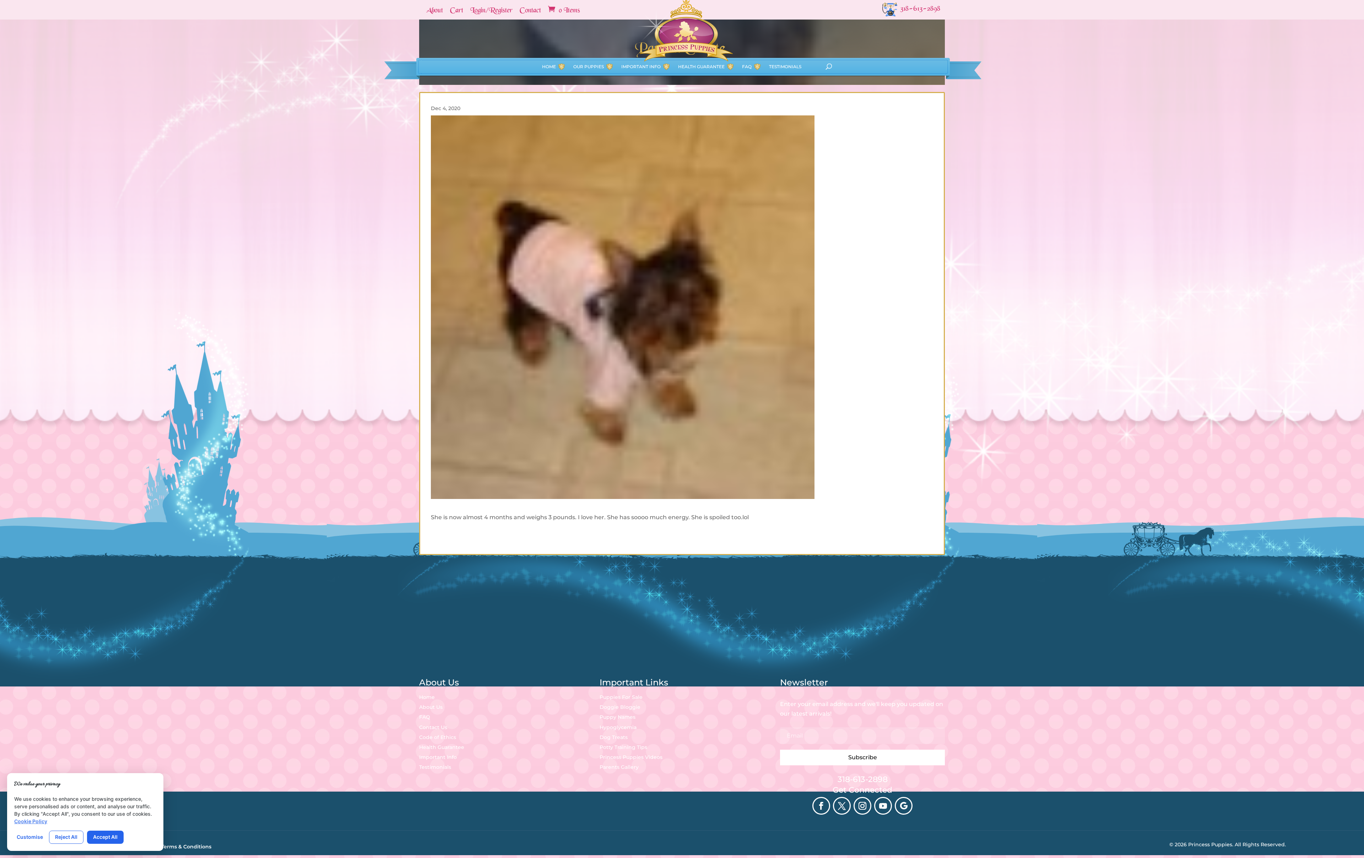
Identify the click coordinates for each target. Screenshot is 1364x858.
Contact (530, 11)
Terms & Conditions (186, 846)
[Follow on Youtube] (883, 806)
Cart (456, 11)
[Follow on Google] (904, 806)
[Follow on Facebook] (821, 806)
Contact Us (433, 727)
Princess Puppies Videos (631, 757)
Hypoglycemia (618, 727)
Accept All (105, 837)
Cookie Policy (30, 821)
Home (549, 66)
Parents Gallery (619, 767)
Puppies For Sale (621, 697)
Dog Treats (614, 737)
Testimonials (785, 66)
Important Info (641, 66)
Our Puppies (588, 66)
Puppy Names (617, 717)
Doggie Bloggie (620, 707)
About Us (431, 707)
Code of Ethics (437, 737)
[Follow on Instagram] (862, 806)
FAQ (747, 66)
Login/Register (491, 11)
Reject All (66, 837)
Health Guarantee (701, 66)
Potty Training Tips (623, 747)
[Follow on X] (842, 806)
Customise (30, 837)
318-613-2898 (863, 779)
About (434, 11)
